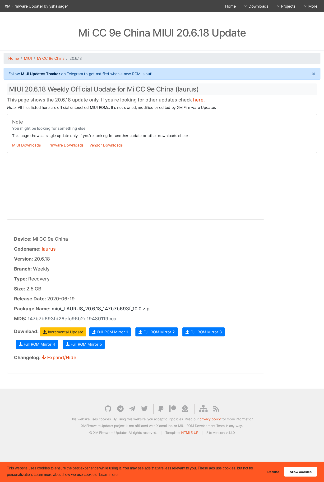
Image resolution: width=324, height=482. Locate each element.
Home (230, 6)
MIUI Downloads (26, 145)
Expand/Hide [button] (61, 357)
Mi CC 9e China (51, 58)
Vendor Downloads (106, 145)
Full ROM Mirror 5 (85, 344)
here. (199, 100)
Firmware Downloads (64, 145)
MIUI (28, 58)
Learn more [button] (108, 475)
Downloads (258, 6)
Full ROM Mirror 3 (205, 332)
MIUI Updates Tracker (40, 73)
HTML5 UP (189, 433)
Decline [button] (273, 472)
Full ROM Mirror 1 (112, 332)
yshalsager (58, 6)
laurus (49, 249)
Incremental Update (65, 332)
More (312, 6)
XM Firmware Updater (24, 6)
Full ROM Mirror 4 (39, 344)
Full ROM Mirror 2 (158, 332)
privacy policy (210, 419)
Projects (288, 6)
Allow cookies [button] (301, 472)
